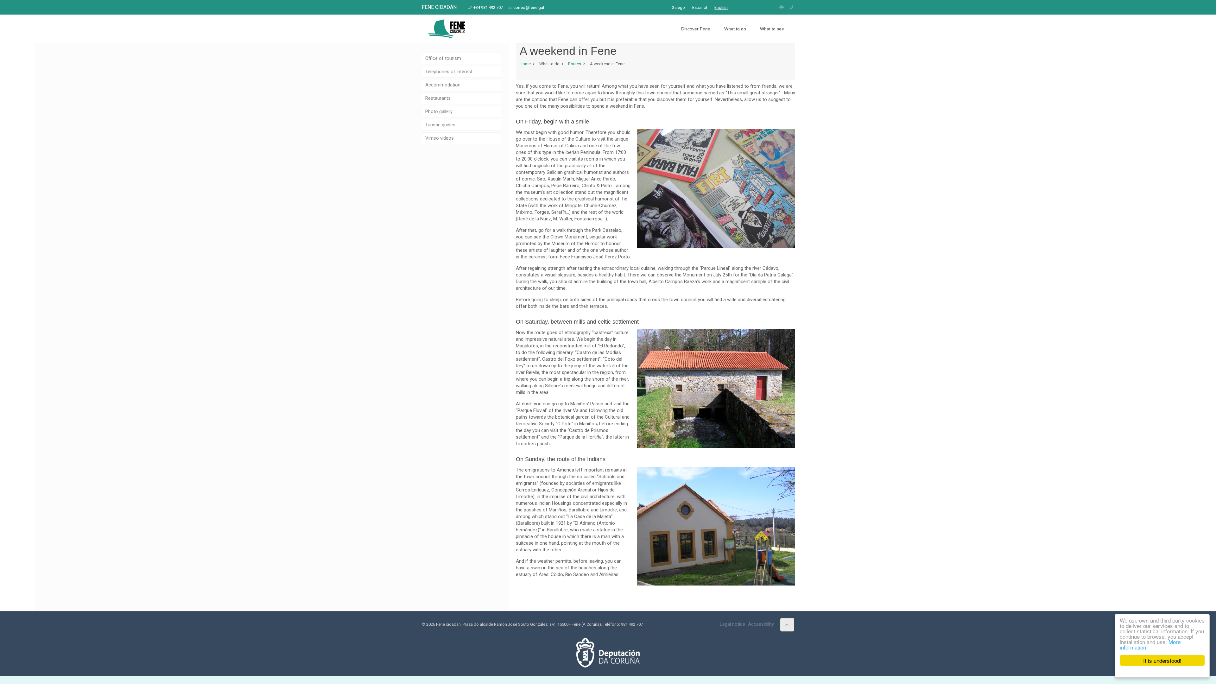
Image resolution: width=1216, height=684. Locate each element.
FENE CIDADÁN (439, 7)
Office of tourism (443, 58)
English (721, 7)
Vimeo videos (439, 138)
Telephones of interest (448, 71)
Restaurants (438, 98)
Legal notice (732, 624)
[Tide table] (791, 7)
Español (699, 7)
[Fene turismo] (446, 29)
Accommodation (442, 85)
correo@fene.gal (528, 7)
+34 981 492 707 (488, 7)
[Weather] (781, 7)
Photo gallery (439, 111)
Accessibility (761, 624)
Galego (678, 7)
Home (525, 63)
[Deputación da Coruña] (608, 666)
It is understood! (1162, 660)
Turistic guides (440, 125)
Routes (574, 63)
